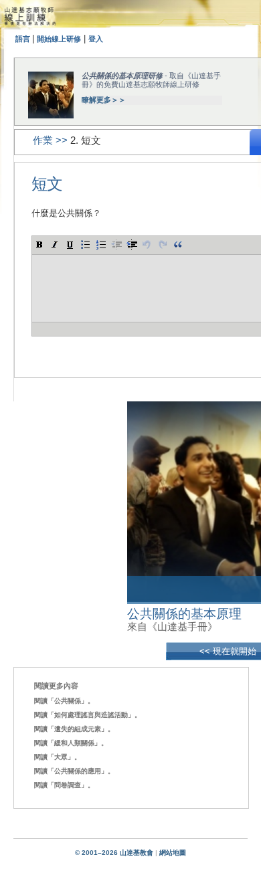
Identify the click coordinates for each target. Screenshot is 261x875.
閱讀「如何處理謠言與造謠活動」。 (87, 714)
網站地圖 (172, 852)
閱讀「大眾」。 (57, 757)
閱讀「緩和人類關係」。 (71, 743)
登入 (95, 39)
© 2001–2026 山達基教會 (114, 852)
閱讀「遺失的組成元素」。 (74, 729)
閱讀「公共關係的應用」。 (74, 771)
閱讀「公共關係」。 (64, 700)
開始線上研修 (59, 39)
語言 (23, 39)
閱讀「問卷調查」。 (64, 785)
